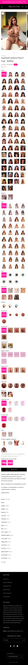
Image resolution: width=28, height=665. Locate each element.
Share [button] (4, 562)
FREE (2, 66)
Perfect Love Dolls (15, 662)
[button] (2, 6)
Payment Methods (7, 582)
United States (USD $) (13, 656)
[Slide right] (17, 53)
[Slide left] (10, 53)
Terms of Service (7, 593)
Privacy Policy (6, 596)
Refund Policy (6, 589)
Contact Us (6, 579)
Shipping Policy (7, 586)
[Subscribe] (23, 640)
